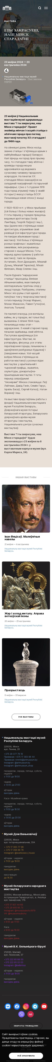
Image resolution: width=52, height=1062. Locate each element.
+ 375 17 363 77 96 (14, 847)
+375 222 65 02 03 (13, 962)
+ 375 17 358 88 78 (14, 850)
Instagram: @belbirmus (15, 965)
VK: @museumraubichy (15, 913)
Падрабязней (13, 551)
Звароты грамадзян (26, 1026)
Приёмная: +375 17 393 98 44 (19, 756)
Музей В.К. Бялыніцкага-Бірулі (25, 946)
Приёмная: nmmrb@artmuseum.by (20, 759)
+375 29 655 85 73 (13, 907)
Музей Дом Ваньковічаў (20, 834)
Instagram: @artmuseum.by (17, 762)
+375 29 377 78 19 (13, 754)
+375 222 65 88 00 (13, 959)
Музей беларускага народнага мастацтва (25, 887)
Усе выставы (26, 717)
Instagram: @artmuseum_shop (18, 765)
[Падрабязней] (26, 521)
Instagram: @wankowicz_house (19, 853)
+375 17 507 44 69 (13, 904)
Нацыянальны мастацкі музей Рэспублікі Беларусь (24, 739)
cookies (32, 1034)
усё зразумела (26, 1056)
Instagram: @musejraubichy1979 (19, 910)
